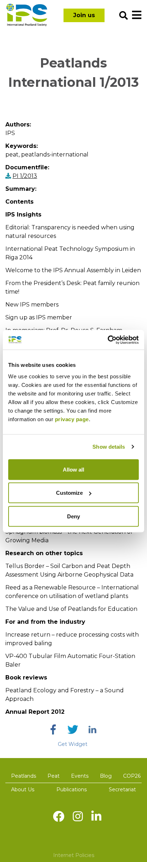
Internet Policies (73, 855)
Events (79, 776)
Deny (73, 516)
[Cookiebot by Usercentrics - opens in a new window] (107, 339)
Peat (53, 776)
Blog (106, 776)
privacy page (72, 419)
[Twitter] (73, 729)
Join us (84, 15)
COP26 (132, 776)
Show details (108, 447)
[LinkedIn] (92, 729)
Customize (69, 493)
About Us (22, 789)
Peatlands (23, 776)
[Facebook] (53, 729)
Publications (71, 789)
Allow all (73, 469)
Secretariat (122, 789)
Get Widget (72, 744)
